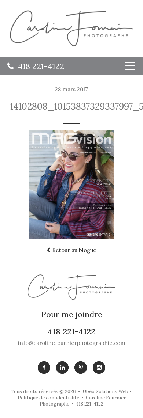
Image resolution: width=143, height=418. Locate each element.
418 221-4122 (39, 66)
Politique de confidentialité (48, 398)
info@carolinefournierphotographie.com (71, 342)
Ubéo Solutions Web (105, 391)
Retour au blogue (73, 250)
